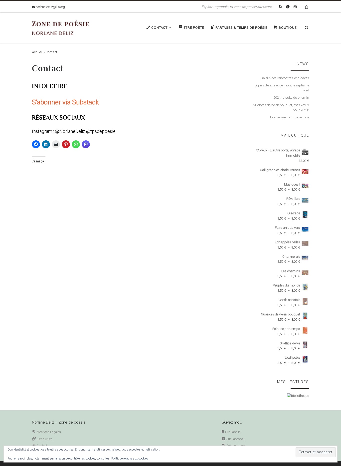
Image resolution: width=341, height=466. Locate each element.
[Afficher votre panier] (306, 6)
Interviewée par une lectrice (289, 117)
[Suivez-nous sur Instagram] (295, 7)
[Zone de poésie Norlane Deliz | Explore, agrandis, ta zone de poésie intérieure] (63, 27)
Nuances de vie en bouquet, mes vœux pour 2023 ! (281, 107)
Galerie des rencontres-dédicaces (285, 78)
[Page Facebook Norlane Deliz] (288, 7)
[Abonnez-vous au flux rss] (280, 7)
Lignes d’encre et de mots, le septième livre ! (281, 87)
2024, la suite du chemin (291, 97)
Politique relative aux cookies (129, 458)
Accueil (37, 52)
